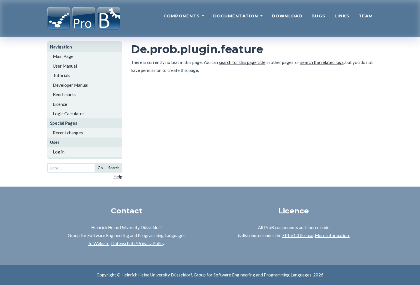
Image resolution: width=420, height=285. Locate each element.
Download (287, 16)
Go (100, 167)
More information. (332, 235)
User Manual (65, 65)
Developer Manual (70, 85)
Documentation (236, 16)
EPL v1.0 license (297, 235)
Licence (60, 104)
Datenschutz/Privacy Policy (137, 243)
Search (113, 167)
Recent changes (68, 132)
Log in (59, 151)
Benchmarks (64, 94)
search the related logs (322, 62)
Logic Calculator (68, 113)
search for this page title (242, 62)
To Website (98, 243)
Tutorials (61, 75)
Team (366, 16)
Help (117, 176)
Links (342, 16)
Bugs (318, 16)
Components (182, 16)
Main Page (63, 56)
